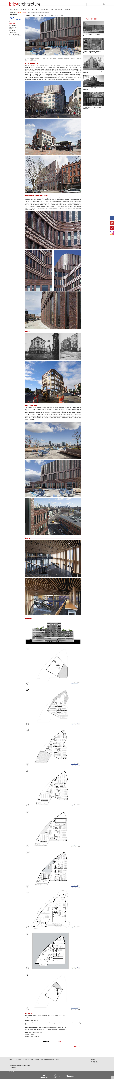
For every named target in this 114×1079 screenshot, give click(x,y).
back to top (77, 1046)
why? (11, 9)
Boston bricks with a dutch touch (46, 58)
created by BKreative (13, 1068)
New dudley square (69, 58)
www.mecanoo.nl (13, 23)
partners (42, 9)
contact (67, 9)
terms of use (94, 1061)
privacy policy (94, 1063)
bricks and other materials (55, 9)
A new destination (30, 58)
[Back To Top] (112, 1077)
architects (35, 9)
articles (21, 9)
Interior (78, 58)
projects (28, 9)
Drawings (28, 60)
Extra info (35, 60)
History (60, 58)
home (16, 9)
